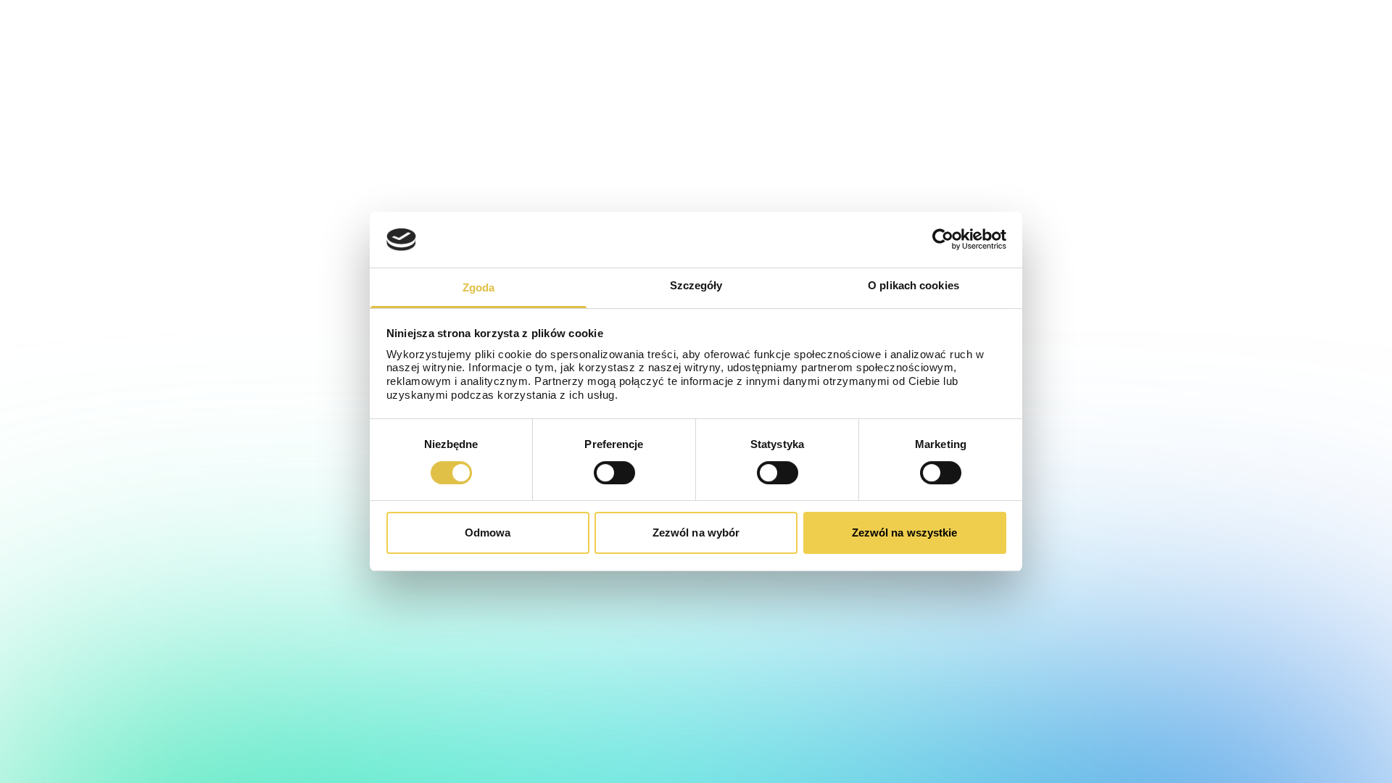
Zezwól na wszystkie (905, 532)
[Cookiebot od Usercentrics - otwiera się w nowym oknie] (942, 239)
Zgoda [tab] (479, 287)
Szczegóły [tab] (696, 285)
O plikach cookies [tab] (913, 285)
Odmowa (488, 532)
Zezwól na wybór (696, 532)
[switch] (614, 472)
